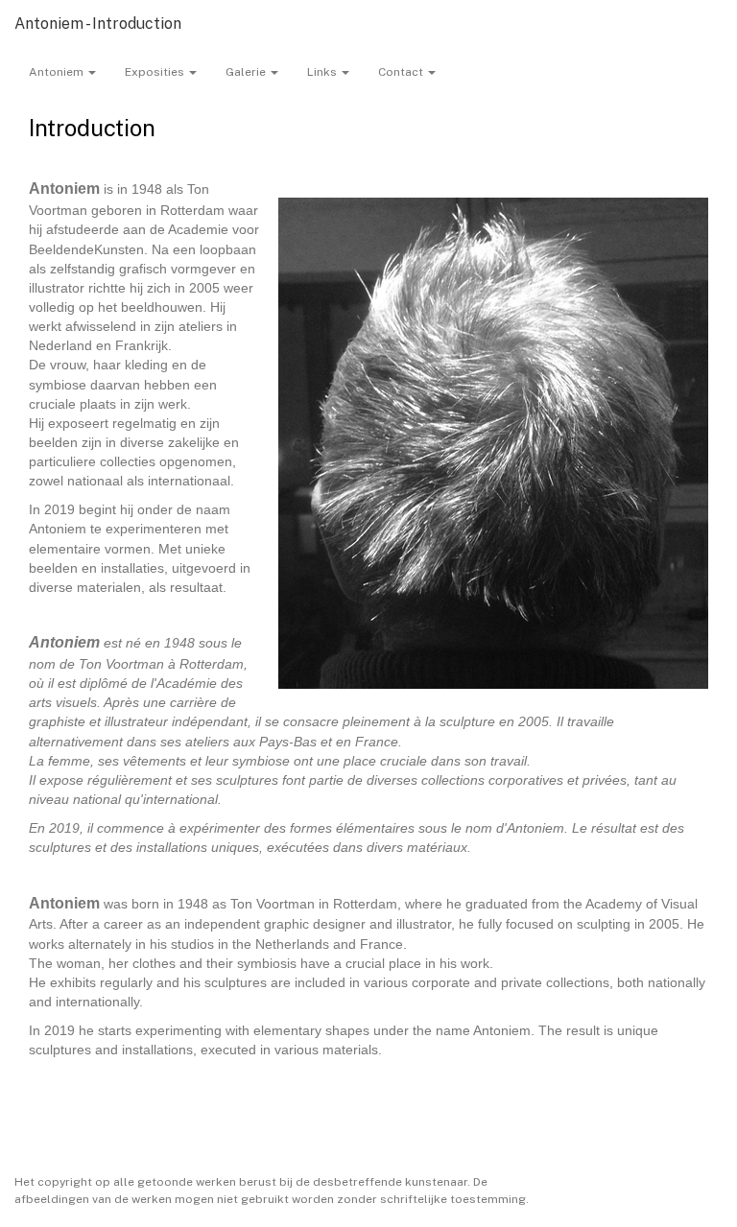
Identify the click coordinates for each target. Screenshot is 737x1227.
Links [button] (323, 72)
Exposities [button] (156, 72)
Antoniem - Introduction (97, 23)
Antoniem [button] (57, 72)
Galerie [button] (247, 72)
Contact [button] (402, 72)
